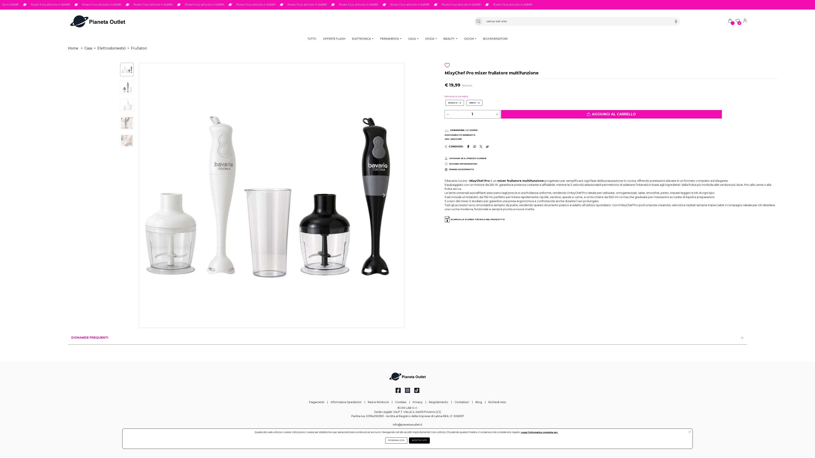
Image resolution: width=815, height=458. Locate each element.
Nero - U (474, 103)
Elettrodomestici (111, 48)
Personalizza (396, 440)
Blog (478, 402)
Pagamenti (316, 402)
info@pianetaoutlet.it (407, 424)
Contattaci (462, 402)
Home (73, 48)
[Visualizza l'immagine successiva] (159, 195)
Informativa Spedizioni (346, 402)
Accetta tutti (419, 440)
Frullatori (139, 48)
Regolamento (438, 402)
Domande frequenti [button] (89, 337)
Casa (88, 48)
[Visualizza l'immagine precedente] (384, 195)
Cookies (400, 402)
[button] (611, 114)
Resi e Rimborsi (378, 402)
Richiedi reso (497, 402)
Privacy (418, 402)
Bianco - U (454, 103)
